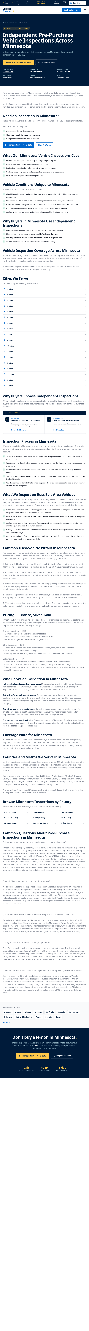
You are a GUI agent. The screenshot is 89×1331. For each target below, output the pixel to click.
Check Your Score (59, 430)
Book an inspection (71, 10)
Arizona (28, 1012)
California (50, 1012)
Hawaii (58, 1017)
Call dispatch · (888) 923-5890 (60, 3)
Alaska (18, 1012)
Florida (38, 1017)
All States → (7, 1022)
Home (4, 23)
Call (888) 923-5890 (48, 62)
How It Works (44, 145)
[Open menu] (85, 10)
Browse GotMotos (18, 430)
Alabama (7, 1012)
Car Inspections (13, 23)
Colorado (61, 1012)
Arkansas (38, 1012)
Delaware (8, 1017)
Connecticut (73, 1012)
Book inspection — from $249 (18, 62)
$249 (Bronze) (8, 72)
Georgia (48, 1017)
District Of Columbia (24, 1017)
